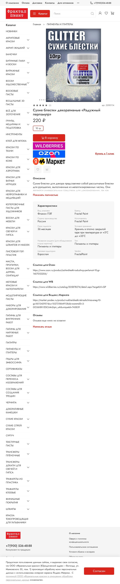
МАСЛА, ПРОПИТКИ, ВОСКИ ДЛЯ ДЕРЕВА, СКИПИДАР (12, 268)
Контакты (50, 3)
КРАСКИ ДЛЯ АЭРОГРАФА (13, 169)
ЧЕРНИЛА (11, 402)
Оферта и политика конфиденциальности (79, 540)
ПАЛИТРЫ (11, 342)
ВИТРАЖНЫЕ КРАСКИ (12, 72)
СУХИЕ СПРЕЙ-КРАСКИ (14, 427)
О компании (12, 3)
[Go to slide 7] (52, 99)
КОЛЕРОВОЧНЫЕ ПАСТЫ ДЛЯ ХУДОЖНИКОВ (15, 208)
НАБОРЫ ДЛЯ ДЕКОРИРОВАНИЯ (15, 307)
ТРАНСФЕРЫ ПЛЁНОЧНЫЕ (13, 453)
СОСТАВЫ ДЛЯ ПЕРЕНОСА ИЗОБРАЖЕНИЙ (15, 379)
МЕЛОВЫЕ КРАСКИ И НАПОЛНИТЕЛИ (14, 285)
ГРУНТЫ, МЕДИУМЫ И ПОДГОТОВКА (13, 124)
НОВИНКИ (11, 31)
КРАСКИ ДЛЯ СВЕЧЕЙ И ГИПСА (13, 231)
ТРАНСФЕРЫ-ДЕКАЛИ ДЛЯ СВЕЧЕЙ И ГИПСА (13, 467)
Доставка (37, 3)
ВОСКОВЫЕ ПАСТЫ (12, 92)
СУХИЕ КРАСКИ (14, 419)
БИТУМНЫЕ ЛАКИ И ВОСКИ (15, 62)
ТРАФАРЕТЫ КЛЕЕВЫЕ (12, 490)
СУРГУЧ (10, 435)
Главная (37, 24)
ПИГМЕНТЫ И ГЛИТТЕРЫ (60, 24)
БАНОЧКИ (11, 54)
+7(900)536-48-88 (102, 2)
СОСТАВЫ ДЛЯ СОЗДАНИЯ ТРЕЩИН (14, 392)
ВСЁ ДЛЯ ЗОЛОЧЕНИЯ (13, 112)
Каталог (42, 14)
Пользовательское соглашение (83, 546)
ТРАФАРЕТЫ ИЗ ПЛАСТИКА (14, 480)
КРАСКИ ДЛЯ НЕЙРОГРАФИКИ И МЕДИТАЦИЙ (16, 194)
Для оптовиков (65, 3)
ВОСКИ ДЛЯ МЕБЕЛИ (12, 219)
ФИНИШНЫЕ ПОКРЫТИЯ (13, 500)
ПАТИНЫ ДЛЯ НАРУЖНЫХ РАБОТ (13, 332)
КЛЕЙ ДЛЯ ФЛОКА (16, 141)
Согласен (99, 571)
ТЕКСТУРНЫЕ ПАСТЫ (12, 443)
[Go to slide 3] (43, 99)
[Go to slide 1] (39, 99)
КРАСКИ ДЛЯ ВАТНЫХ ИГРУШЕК (13, 181)
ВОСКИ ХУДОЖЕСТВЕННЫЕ (15, 82)
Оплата (25, 3)
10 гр (38, 128)
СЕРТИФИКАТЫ (14, 369)
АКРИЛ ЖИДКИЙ (15, 48)
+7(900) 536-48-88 (19, 546)
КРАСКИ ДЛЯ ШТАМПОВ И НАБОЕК (18, 243)
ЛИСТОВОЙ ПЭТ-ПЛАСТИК (15, 253)
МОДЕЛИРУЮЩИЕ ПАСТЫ (16, 297)
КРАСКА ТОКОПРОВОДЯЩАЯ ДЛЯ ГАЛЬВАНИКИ (17, 519)
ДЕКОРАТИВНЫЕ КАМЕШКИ (15, 410)
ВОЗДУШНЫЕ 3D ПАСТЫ (15, 102)
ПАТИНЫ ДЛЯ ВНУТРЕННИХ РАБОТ (13, 319)
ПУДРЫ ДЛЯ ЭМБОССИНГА (14, 360)
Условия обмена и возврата (82, 551)
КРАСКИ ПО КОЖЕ (12, 159)
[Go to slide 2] (41, 99)
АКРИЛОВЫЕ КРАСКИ (13, 39)
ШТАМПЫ (11, 509)
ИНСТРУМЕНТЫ (14, 134)
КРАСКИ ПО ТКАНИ (12, 149)
